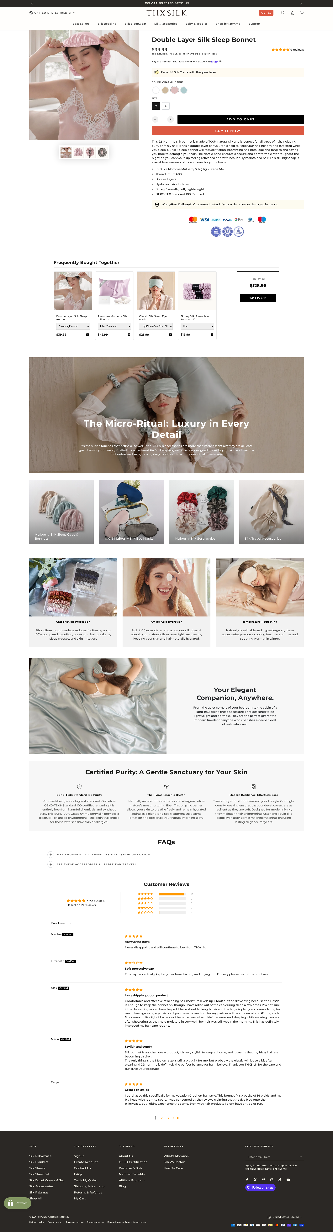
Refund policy (36, 1222)
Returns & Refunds (88, 1192)
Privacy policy (55, 1222)
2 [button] (162, 1118)
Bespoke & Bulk (130, 1168)
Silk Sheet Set (39, 1174)
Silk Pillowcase (40, 1156)
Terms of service (75, 1222)
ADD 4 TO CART (258, 297)
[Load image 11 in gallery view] (66, 152)
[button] (283, 13)
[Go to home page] (166, 12)
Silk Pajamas (39, 1192)
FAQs (78, 1174)
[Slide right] (301, 3)
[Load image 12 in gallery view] (78, 152)
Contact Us (82, 1168)
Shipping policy (95, 1222)
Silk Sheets (37, 1168)
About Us (126, 1156)
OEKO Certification (133, 1162)
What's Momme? (177, 1156)
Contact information (118, 1222)
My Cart (80, 1198)
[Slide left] (32, 3)
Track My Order (85, 1180)
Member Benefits (132, 1174)
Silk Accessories (41, 1186)
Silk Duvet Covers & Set (46, 1180)
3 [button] (168, 1118)
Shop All (35, 1198)
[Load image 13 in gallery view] (90, 152)
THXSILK (42, 1216)
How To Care (173, 1168)
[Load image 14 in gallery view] (102, 152)
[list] (166, 804)
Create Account (86, 1162)
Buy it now (228, 131)
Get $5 (266, 12)
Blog (122, 1186)
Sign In (79, 1156)
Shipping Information (90, 1186)
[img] (133, 936)
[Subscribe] (302, 1157)
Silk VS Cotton (174, 1162)
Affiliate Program (132, 1180)
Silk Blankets (39, 1162)
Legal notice (139, 1222)
